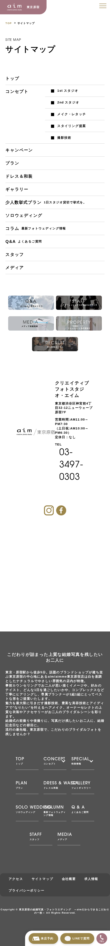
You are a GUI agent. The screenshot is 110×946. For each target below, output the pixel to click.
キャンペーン (19, 150)
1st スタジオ (67, 90)
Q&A (23, 241)
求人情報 (91, 879)
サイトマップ (42, 879)
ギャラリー (16, 189)
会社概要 (69, 879)
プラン (12, 163)
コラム (35, 228)
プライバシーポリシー (26, 890)
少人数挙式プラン (46, 202)
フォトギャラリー (81, 785)
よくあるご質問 (80, 809)
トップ (12, 78)
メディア (14, 267)
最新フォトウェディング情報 (55, 810)
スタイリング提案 (71, 126)
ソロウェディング (23, 215)
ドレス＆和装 (19, 176)
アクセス (16, 879)
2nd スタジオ (68, 102)
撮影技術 (64, 137)
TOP (8, 23)
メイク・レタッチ (71, 114)
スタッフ (14, 254)
